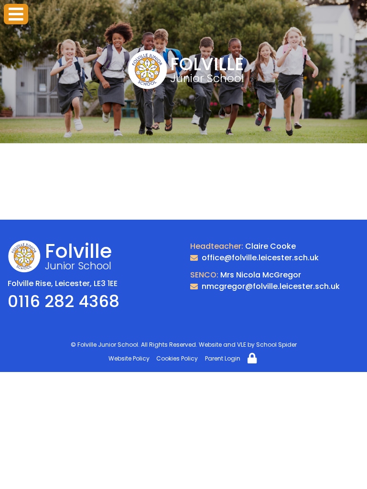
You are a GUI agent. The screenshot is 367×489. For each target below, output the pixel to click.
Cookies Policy (177, 358)
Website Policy (129, 358)
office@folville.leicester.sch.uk (260, 257)
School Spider (276, 344)
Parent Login (222, 358)
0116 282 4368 (63, 301)
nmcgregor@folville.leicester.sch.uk (271, 286)
